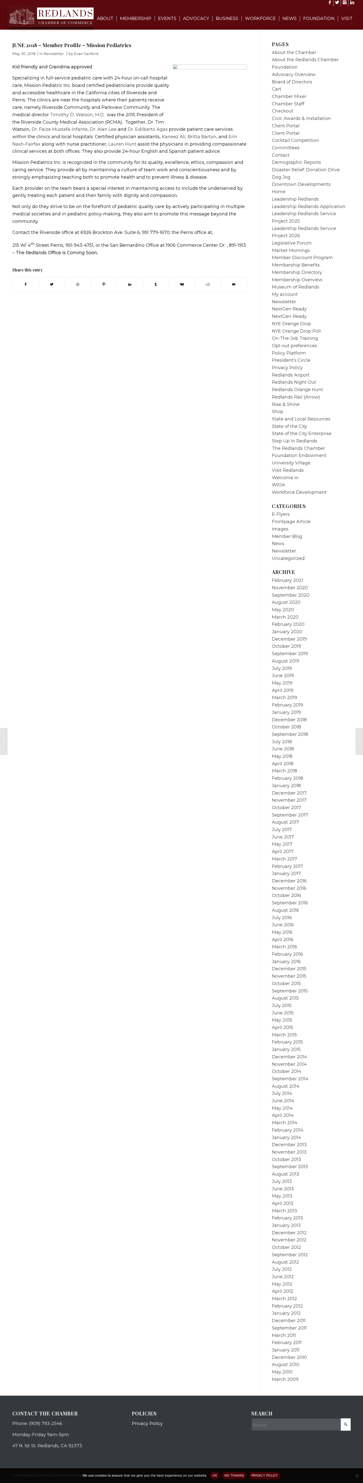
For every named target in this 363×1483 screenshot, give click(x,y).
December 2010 (289, 1357)
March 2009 (285, 1379)
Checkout (282, 111)
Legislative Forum (292, 243)
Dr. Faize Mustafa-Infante (60, 129)
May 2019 (282, 683)
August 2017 (285, 822)
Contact (280, 155)
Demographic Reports (296, 162)
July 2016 (282, 917)
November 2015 (289, 976)
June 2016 (283, 925)
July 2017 (282, 829)
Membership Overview (297, 280)
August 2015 (285, 998)
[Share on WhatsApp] (78, 284)
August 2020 (286, 602)
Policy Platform (289, 353)
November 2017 (289, 800)
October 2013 (286, 1159)
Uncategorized (288, 558)
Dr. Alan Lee (103, 129)
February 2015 (287, 1042)
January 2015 (286, 1049)
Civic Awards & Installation (301, 118)
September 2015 (290, 991)
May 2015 (282, 1020)
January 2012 (286, 1313)
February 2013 (287, 1218)
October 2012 (286, 1247)
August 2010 (285, 1364)
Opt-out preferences (294, 345)
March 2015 (284, 1035)
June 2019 (283, 675)
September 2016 (290, 903)
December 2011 (288, 1320)
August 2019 (285, 661)
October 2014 (286, 1071)
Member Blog (287, 536)
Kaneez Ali (173, 136)
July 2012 (282, 1269)
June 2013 (283, 1189)
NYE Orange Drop (291, 323)
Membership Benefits (296, 265)
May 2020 (283, 609)
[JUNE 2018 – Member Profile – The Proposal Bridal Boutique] (4, 741)
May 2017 (282, 844)
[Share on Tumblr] (156, 284)
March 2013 (284, 1211)
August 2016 (285, 910)
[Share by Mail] (234, 284)
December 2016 (289, 881)
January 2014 (286, 1137)
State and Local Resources (301, 419)
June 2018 (283, 749)
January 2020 (287, 631)
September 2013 (290, 1166)
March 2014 (284, 1122)
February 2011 (287, 1342)
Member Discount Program (302, 257)
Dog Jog (281, 177)
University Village (291, 463)
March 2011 (284, 1335)
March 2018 (284, 771)
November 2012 (289, 1240)
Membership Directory (297, 272)
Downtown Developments (301, 184)
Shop (277, 411)
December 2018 (289, 719)
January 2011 (286, 1350)
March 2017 (284, 859)
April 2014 (283, 1115)
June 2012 (283, 1276)
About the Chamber (294, 52)
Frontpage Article (291, 521)
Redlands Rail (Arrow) (296, 397)
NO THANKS (234, 1475)
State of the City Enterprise (301, 433)
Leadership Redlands (295, 199)
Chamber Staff (288, 104)
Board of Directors (292, 82)
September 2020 (290, 595)
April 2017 (282, 851)
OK (214, 1475)
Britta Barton (202, 136)
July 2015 (282, 1005)
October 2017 (286, 807)
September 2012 (290, 1254)
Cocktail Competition (295, 140)
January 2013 (286, 1225)
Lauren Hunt (122, 144)
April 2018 (282, 763)
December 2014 (289, 1057)
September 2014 (290, 1079)
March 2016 (284, 947)
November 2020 (290, 587)
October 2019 (286, 646)
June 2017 (283, 837)
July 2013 (282, 1181)
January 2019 (286, 712)
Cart (276, 89)
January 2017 (286, 873)
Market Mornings (291, 250)
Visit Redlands (288, 470)
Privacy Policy (287, 367)
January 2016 (286, 961)
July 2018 (282, 741)
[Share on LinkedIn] (129, 284)
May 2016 (282, 932)
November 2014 (289, 1064)
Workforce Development (299, 492)
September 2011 (289, 1328)
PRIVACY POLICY (264, 1475)
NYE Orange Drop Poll (296, 331)
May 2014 (282, 1108)
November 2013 (289, 1152)
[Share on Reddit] (208, 284)
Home (278, 191)
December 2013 (289, 1144)
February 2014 (287, 1130)
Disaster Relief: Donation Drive (306, 169)
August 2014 (285, 1086)
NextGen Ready (289, 309)
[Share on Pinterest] (104, 284)
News (278, 543)
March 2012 (284, 1298)
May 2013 (282, 1196)
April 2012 (282, 1291)
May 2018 (282, 756)
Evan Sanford (86, 54)
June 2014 (283, 1100)
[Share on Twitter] (51, 284)
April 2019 (282, 690)
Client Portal (286, 126)
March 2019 (284, 697)
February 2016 (287, 954)
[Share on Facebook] (26, 284)
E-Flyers (281, 514)
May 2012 (282, 1284)
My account (285, 294)
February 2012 (287, 1306)
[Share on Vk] (182, 284)
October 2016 (286, 895)
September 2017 (290, 815)
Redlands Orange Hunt (297, 389)
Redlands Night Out (294, 382)
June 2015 (283, 1013)
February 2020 (288, 624)
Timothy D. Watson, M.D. (78, 114)
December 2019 (289, 639)
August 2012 (285, 1262)
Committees (286, 148)
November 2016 (289, 888)
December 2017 (289, 793)
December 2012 (289, 1233)
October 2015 (286, 983)
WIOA (278, 485)
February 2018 (287, 778)
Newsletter (54, 54)
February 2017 (287, 866)
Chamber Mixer (289, 96)
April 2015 (282, 1027)
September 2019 (290, 653)
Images (280, 529)
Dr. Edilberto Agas (148, 129)
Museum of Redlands (295, 287)
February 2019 (287, 705)
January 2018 (286, 785)
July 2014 (282, 1093)
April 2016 (282, 939)
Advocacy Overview (294, 74)
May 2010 (282, 1372)
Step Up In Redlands (294, 441)
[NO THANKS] (356, 1475)
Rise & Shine (286, 404)
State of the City (289, 426)
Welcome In (285, 477)
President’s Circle (291, 360)
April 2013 (282, 1203)
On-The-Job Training (295, 338)
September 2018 (290, 734)
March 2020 (285, 617)
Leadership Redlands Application (308, 206)
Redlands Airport (290, 375)
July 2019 (282, 668)
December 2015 (289, 968)
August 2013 (285, 1174)
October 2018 (286, 727)
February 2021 (287, 580)
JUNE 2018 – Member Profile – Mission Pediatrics (71, 44)
